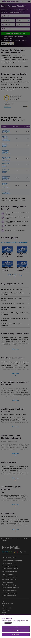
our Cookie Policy (8, 623)
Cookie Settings (15, 634)
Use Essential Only (16, 630)
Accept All (16, 627)
